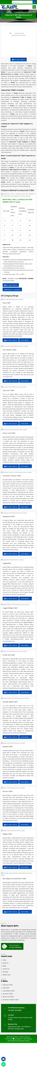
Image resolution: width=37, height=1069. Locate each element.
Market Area (6, 975)
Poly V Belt (6, 303)
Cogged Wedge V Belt (10, 608)
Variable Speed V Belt (10, 702)
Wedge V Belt (7, 834)
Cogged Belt (7, 563)
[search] (34, 2)
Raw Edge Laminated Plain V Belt (14, 878)
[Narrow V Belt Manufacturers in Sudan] (18, 788)
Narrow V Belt (8, 791)
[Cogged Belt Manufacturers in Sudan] (18, 560)
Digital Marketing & (13, 1041)
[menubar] (34, 7)
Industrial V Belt (8, 985)
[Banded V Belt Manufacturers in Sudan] (18, 743)
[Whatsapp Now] (3, 1064)
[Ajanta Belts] (9, 7)
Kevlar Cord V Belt (9, 433)
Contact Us (6, 969)
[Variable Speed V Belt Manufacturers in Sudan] (18, 698)
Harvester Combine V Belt (12, 476)
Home (4, 960)
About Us (5, 963)
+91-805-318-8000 (15, 947)
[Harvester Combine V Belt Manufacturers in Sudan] (18, 472)
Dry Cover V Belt (8, 390)
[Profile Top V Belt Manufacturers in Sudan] (18, 651)
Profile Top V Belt (9, 655)
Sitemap (5, 972)
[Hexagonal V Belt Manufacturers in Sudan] (18, 513)
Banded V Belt (8, 746)
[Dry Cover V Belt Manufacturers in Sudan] (18, 387)
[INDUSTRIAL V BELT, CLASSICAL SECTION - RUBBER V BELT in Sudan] (18, 195)
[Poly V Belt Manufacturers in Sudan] (18, 299)
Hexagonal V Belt (9, 516)
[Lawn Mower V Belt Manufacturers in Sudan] (18, 346)
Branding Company (24, 1041)
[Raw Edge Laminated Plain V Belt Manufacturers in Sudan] (18, 874)
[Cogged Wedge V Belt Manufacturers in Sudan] (18, 605)
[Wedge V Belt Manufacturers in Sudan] (18, 831)
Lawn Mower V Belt (9, 350)
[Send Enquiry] (3, 1059)
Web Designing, (27, 1039)
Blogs (4, 966)
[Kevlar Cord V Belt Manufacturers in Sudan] (18, 430)
